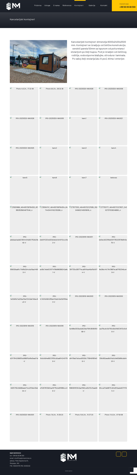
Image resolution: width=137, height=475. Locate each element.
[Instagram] (124, 454)
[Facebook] (118, 454)
